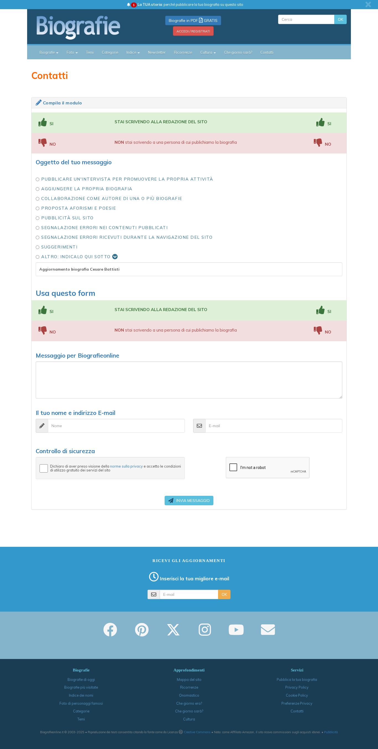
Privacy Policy (297, 687)
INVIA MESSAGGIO (193, 500)
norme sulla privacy (126, 466)
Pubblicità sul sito (67, 217)
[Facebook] (110, 633)
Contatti (266, 52)
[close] (368, 4)
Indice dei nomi (81, 695)
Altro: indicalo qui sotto (76, 256)
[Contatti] (268, 633)
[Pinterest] (142, 633)
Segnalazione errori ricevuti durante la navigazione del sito (127, 237)
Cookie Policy (297, 695)
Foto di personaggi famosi (81, 703)
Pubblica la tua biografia (297, 679)
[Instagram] (205, 633)
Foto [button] (71, 52)
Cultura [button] (206, 52)
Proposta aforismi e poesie (78, 208)
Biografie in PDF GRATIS (193, 20)
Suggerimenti (59, 247)
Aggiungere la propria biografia (87, 188)
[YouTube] (236, 633)
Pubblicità (331, 732)
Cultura (189, 719)
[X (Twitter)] (173, 633)
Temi (90, 52)
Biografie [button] (48, 52)
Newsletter (157, 52)
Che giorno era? (189, 703)
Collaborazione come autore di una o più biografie (111, 198)
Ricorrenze (183, 52)
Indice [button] (131, 52)
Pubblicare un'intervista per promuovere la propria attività (127, 179)
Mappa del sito (189, 679)
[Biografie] (85, 27)
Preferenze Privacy (296, 703)
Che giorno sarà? (238, 52)
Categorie (110, 52)
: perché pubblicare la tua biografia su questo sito (188, 4)
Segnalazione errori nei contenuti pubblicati (104, 227)
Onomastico (189, 695)
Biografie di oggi (81, 679)
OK (340, 19)
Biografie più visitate (81, 687)
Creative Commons (197, 732)
